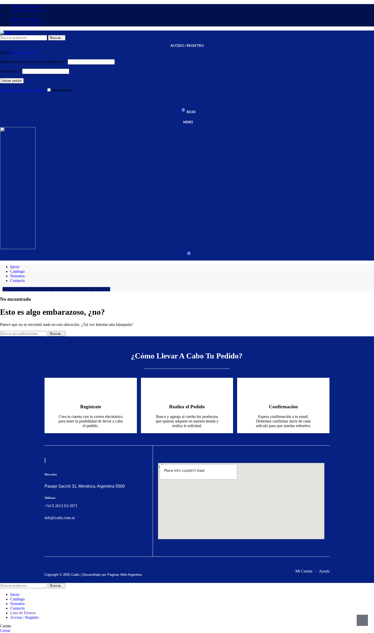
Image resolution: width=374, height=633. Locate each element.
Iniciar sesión (12, 81)
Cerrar (5, 630)
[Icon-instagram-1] (57, 537)
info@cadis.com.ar (60, 518)
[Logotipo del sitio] (6, 33)
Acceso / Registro (24, 617)
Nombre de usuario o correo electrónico (33, 61)
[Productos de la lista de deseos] (187, 102)
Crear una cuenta (23, 53)
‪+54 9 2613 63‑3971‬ (61, 506)
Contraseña (10, 71)
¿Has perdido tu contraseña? (22, 90)
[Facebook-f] (48, 537)
